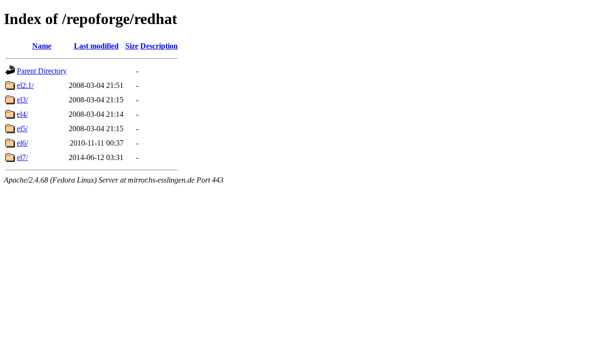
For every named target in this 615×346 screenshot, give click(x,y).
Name (41, 46)
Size (131, 46)
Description (159, 46)
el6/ (22, 143)
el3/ (22, 100)
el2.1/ (25, 85)
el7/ (22, 157)
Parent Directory (42, 71)
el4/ (22, 114)
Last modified (96, 46)
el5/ (22, 128)
